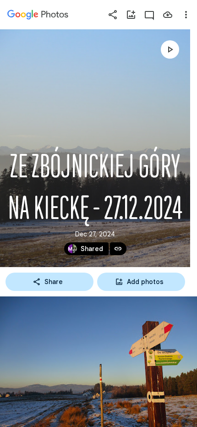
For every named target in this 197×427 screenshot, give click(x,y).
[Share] (113, 14)
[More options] (186, 14)
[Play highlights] (170, 49)
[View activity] (149, 14)
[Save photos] (168, 14)
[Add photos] (131, 14)
